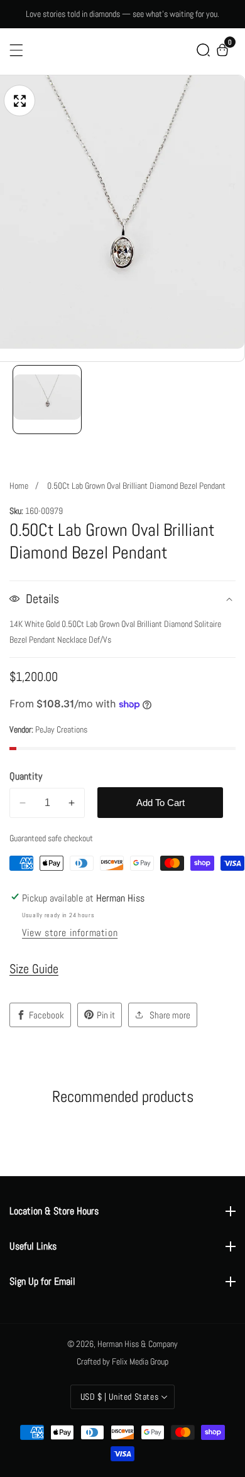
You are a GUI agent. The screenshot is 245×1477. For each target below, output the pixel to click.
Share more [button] (170, 1015)
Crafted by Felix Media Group (122, 1361)
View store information (69, 932)
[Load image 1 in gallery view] (47, 399)
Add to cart (160, 802)
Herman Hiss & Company (137, 1343)
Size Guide (33, 969)
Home (18, 485)
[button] (203, 50)
